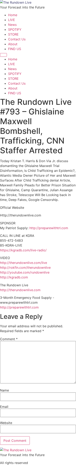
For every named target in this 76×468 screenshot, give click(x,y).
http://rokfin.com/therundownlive (25, 267)
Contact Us (17, 39)
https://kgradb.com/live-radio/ (23, 250)
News (12, 25)
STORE (13, 34)
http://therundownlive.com (20, 290)
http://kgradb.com (14, 277)
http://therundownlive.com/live (23, 263)
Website (6, 422)
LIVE (11, 20)
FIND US (14, 49)
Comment (9, 339)
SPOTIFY (14, 29)
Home (12, 15)
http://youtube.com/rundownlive (24, 272)
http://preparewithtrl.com (48, 228)
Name (4, 390)
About (12, 44)
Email (4, 406)
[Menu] (3, 55)
